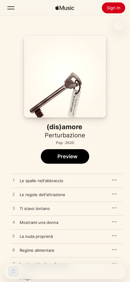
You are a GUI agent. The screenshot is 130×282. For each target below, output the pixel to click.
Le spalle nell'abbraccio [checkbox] (41, 180)
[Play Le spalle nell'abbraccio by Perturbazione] (14, 180)
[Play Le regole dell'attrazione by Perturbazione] (14, 194)
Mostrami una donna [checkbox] (39, 222)
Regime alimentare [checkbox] (37, 250)
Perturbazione (65, 135)
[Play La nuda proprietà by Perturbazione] (14, 236)
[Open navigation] (11, 8)
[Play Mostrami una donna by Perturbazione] (14, 222)
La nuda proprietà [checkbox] (36, 236)
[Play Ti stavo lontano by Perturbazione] (14, 208)
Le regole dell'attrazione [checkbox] (42, 194)
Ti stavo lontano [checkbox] (35, 208)
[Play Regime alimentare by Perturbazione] (14, 250)
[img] (64, 8)
